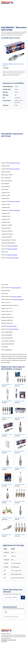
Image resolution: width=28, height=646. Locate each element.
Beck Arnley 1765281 (7, 174)
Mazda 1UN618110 (6, 314)
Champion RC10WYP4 (7, 234)
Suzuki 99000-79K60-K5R (8, 341)
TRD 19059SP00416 (6, 350)
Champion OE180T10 (7, 231)
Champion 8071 (5, 198)
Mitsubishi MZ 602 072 (7, 317)
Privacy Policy (4, 641)
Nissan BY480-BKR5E (6, 332)
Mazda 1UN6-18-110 (6, 311)
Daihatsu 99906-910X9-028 (8, 240)
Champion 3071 (5, 192)
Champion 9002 (5, 201)
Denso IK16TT (5, 257)
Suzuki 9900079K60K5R (7, 344)
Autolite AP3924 (5, 163)
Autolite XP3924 (5, 166)
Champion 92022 (6, 216)
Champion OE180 (6, 228)
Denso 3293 (4, 246)
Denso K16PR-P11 (6, 287)
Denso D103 (4, 252)
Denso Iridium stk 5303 (7, 299)
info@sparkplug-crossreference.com (8, 639)
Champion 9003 (5, 207)
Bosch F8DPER (5, 183)
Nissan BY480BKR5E (6, 335)
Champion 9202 (5, 213)
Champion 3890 (5, 195)
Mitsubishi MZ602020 (7, 320)
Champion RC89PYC (6, 237)
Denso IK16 (4, 255)
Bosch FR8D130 (5, 186)
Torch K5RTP (4, 347)
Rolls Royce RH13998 (6, 338)
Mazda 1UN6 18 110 (6, 308)
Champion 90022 (6, 204)
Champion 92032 (6, 222)
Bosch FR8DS (4, 189)
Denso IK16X (4, 284)
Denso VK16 (4, 293)
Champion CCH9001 (6, 225)
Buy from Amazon (15, 163)
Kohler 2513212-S (6, 302)
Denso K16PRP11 (5, 290)
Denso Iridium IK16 (6, 296)
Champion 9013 (5, 210)
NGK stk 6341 (5, 329)
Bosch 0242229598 (6, 180)
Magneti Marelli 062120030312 (9, 305)
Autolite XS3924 (5, 169)
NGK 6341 (4, 326)
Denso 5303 (4, 249)
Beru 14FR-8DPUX (6, 177)
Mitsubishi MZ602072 (7, 323)
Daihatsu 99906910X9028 (8, 243)
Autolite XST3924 (5, 172)
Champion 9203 (5, 219)
